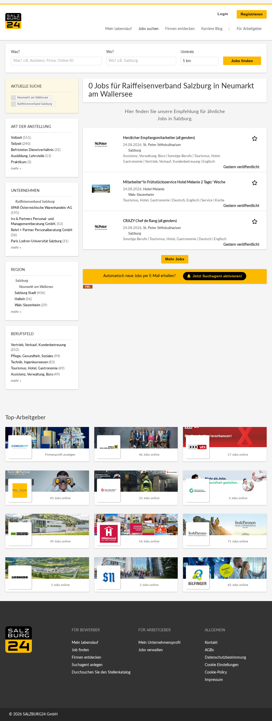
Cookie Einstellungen (222, 665)
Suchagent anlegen (87, 665)
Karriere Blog (211, 29)
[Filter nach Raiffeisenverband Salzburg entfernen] (13, 201)
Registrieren (252, 14)
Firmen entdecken (180, 29)
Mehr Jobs (174, 259)
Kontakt (211, 643)
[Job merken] (255, 138)
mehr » (16, 168)
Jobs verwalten (150, 650)
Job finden (80, 650)
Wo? (110, 52)
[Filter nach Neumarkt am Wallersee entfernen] (17, 286)
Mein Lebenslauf (118, 29)
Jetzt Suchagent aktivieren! (217, 276)
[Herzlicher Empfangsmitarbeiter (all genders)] (101, 144)
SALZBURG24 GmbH (40, 714)
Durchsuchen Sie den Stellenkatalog (101, 672)
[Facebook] (11, 664)
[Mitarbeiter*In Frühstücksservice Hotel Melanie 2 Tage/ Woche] (101, 188)
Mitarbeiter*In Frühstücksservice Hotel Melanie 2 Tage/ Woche (174, 182)
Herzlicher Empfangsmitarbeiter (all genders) (159, 138)
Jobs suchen (148, 29)
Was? (15, 52)
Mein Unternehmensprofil (159, 643)
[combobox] (56, 61)
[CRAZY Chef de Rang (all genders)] (101, 227)
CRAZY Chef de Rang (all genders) (150, 221)
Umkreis (187, 52)
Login (223, 14)
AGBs (209, 650)
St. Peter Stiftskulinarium (162, 144)
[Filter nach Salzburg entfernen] (13, 280)
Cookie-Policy (216, 672)
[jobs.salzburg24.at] (13, 21)
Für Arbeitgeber (249, 29)
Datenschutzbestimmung (225, 657)
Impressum (214, 680)
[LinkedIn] (19, 664)
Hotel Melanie (153, 189)
